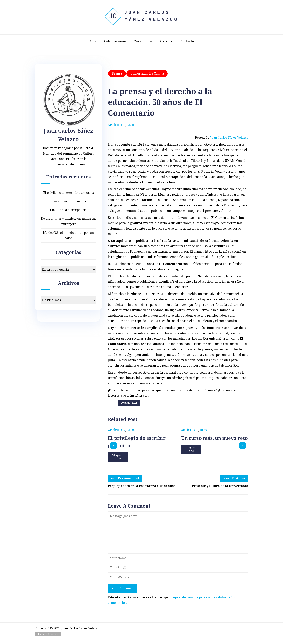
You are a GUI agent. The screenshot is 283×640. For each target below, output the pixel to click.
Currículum (143, 41)
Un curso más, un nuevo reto (68, 201)
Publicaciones (115, 41)
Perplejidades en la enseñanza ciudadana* (141, 486)
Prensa (117, 73)
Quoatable (53, 634)
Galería (166, 41)
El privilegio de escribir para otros (68, 192)
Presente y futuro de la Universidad (220, 486)
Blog (92, 41)
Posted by (221, 137)
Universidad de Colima (147, 73)
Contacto (187, 41)
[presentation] (113, 445)
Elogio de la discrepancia (68, 210)
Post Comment (122, 588)
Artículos (116, 125)
